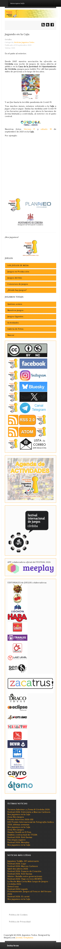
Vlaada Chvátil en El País (19, 832)
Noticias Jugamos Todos (24, 42)
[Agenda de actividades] (30, 479)
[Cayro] (17, 774)
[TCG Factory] (17, 727)
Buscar (10, 335)
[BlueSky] (27, 386)
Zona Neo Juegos (15, 817)
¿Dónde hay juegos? (17, 290)
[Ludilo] (17, 736)
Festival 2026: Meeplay (18, 842)
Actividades (13, 323)
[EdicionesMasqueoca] (17, 763)
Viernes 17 (29, 129)
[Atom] (27, 432)
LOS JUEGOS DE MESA (18, 265)
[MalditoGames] (17, 717)
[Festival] (29, 530)
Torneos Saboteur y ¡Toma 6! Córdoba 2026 (28, 809)
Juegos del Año (14, 278)
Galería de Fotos (15, 329)
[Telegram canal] (27, 408)
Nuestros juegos (15, 310)
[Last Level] (17, 657)
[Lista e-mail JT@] (27, 444)
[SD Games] (17, 753)
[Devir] (17, 744)
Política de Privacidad (19, 922)
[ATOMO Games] (20, 785)
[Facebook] (27, 363)
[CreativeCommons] (27, 350)
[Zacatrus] (30, 683)
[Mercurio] (17, 648)
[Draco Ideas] (17, 698)
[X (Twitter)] (27, 397)
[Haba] (17, 617)
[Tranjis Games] (17, 637)
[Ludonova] (17, 608)
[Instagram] (27, 375)
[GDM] (17, 589)
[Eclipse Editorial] (17, 707)
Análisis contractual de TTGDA (22, 835)
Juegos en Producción (18, 272)
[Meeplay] (30, 568)
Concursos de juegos (17, 284)
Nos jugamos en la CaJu (18, 814)
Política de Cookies (18, 915)
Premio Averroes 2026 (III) (20, 819)
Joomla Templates (24, 938)
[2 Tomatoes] (17, 598)
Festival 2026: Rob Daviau (19, 837)
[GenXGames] (17, 668)
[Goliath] (17, 627)
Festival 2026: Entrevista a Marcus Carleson (28, 812)
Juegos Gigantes (15, 316)
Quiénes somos (14, 304)
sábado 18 (46, 129)
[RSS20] (27, 420)
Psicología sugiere (16, 840)
